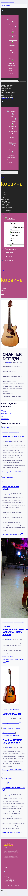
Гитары (4, 622)
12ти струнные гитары (8, 733)
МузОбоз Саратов (5, 5)
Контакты (10, 73)
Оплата (9, 70)
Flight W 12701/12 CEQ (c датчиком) (12, 741)
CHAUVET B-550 (5, 418)
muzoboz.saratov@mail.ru (7, 98)
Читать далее (11, 472)
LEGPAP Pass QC (11, 714)
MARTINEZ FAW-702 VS (13, 788)
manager (8, 362)
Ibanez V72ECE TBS (13, 436)
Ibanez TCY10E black (10, 487)
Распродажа (11, 65)
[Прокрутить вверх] (2, 893)
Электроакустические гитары (10, 350)
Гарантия (10, 68)
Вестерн (4, 783)
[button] (11, 214)
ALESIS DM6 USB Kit (6, 412)
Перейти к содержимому (7, 2)
